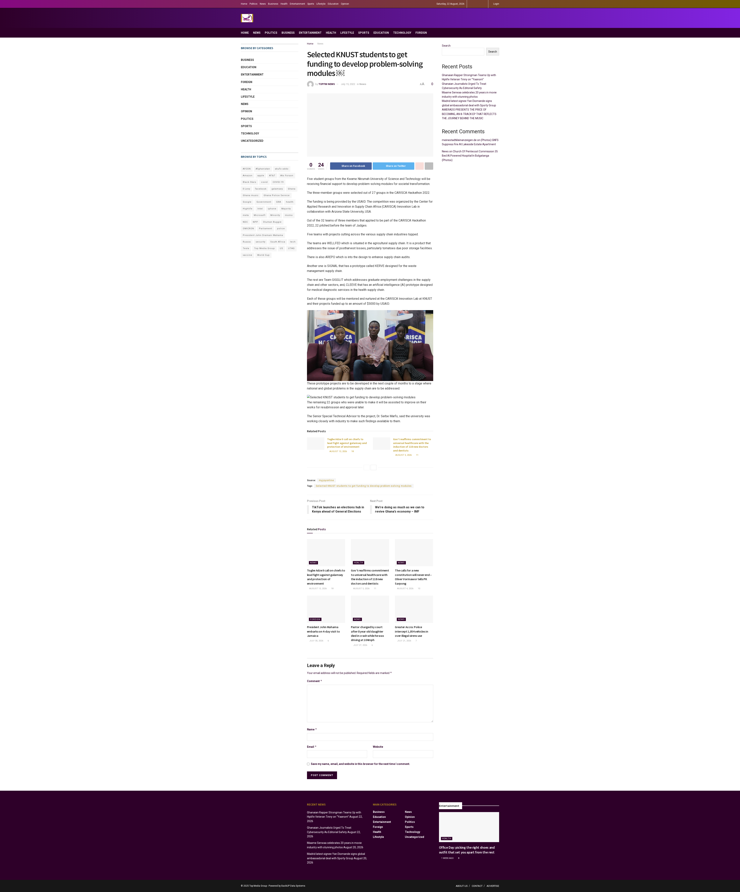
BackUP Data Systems (293, 885)
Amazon (247, 175)
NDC (245, 222)
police (281, 228)
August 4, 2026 (405, 588)
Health (284, 4)
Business (273, 4)
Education (333, 4)
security (260, 242)
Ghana (291, 189)
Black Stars (249, 182)
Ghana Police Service (277, 195)
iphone (272, 208)
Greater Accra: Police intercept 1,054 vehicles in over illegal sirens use (411, 631)
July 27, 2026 (360, 645)
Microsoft (259, 215)
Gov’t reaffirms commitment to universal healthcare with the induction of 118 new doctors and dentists (412, 444)
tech (293, 242)
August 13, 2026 (338, 451)
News (263, 4)
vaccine (247, 255)
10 (418, 588)
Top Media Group (264, 248)
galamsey (277, 189)
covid (264, 182)
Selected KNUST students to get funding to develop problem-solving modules (364, 486)
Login (496, 4)
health (289, 202)
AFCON (247, 169)
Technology (402, 32)
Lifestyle (320, 4)
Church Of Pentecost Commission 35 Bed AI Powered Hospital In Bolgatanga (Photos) (470, 156)
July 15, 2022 (348, 84)
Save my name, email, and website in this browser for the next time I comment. (360, 763)
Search (446, 45)
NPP (255, 222)
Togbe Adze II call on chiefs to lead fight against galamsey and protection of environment (347, 442)
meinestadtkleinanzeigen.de (459, 140)
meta (246, 215)
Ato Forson (286, 175)
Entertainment (297, 4)
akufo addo (281, 169)
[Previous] (366, 467)
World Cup (263, 255)
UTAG (291, 248)
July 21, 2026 (404, 640)
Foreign (421, 32)
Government (263, 202)
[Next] (373, 467)
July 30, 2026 (316, 640)
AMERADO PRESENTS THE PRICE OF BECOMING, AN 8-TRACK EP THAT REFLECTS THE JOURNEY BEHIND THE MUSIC (469, 114)
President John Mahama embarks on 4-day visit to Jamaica (323, 631)
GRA (278, 202)
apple (260, 175)
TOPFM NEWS (327, 84)
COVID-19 (278, 182)
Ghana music (251, 195)
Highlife (247, 208)
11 (416, 455)
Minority (275, 215)
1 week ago (447, 858)
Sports (310, 4)
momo (289, 215)
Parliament (265, 228)
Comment (314, 681)
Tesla (246, 248)
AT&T (272, 175)
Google (247, 202)
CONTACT (477, 885)
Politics (253, 4)
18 (352, 451)
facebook (261, 189)
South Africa (277, 242)
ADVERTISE (493, 885)
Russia (247, 242)
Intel (260, 208)
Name (312, 729)
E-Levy (246, 189)
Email (312, 747)
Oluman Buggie (272, 222)
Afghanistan (263, 169)
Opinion (345, 4)
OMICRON (248, 228)
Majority (286, 208)
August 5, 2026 (403, 455)
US (281, 248)
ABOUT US (462, 885)
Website (378, 746)
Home (244, 4)
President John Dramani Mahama (263, 235)
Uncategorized (252, 140)
